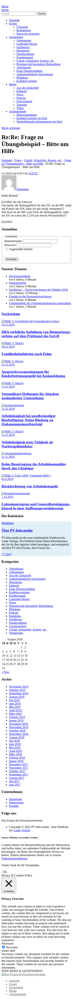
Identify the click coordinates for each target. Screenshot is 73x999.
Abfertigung (23, 67)
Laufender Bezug (26, 43)
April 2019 (15, 710)
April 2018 (15, 750)
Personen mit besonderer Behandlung (38, 64)
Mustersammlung (26, 114)
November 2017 (18, 767)
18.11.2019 (8, 346)
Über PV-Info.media (17, 530)
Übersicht (22, 27)
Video (20, 108)
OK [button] (4, 872)
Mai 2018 (14, 747)
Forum (13, 23)
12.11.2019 (8, 408)
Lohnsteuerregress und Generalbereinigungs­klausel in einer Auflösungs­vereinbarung (35, 506)
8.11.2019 (7, 479)
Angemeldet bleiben (21, 249)
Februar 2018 (17, 757)
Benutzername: (13, 241)
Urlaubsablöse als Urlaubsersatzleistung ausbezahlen (40, 303)
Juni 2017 (15, 784)
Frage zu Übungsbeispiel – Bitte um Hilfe (36, 162)
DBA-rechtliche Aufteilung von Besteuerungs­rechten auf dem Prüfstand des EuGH (36, 334)
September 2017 (18, 774)
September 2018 (18, 734)
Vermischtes (16, 633)
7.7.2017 (6, 554)
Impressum (15, 799)
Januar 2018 (16, 761)
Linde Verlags (22, 830)
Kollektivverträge (26, 81)
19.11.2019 (8, 324)
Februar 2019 (17, 717)
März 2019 (15, 713)
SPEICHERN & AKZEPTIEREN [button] (21, 971)
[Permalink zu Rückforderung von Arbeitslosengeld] (26, 475)
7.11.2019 (7, 496)
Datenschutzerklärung (14, 858)
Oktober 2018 (17, 730)
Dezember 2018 (18, 723)
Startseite (14, 20)
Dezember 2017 (18, 764)
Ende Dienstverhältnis (29, 70)
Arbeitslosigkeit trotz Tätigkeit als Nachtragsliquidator (27, 444)
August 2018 (16, 737)
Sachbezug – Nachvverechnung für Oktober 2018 (38, 289)
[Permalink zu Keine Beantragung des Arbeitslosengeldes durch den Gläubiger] (16, 453)
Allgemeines (23, 40)
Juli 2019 (14, 700)
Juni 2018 (15, 744)
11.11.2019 (8, 456)
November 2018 (18, 727)
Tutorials (21, 104)
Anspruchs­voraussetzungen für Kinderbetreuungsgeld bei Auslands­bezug (33, 374)
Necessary (12, 947)
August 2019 (16, 696)
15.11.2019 (8, 364)
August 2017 (16, 777)
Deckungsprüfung (19, 276)
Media (12, 84)
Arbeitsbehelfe (17, 111)
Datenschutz (16, 802)
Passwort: (10, 245)
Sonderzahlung (25, 54)
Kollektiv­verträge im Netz (31, 118)
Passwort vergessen (27, 33)
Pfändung (22, 77)
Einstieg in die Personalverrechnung (30, 296)
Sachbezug (22, 47)
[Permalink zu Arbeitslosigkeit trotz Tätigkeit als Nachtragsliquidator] (12, 431)
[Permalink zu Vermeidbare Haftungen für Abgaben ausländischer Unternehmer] (12, 383)
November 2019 (18, 686)
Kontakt (14, 805)
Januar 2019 (16, 720)
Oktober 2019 (17, 690)
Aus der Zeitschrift (27, 87)
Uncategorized (17, 626)
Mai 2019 (14, 707)
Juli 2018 (14, 740)
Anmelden (11, 259)
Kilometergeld (17, 282)
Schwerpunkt (24, 101)
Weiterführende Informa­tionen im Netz (39, 121)
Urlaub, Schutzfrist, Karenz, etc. (35, 60)
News (19, 94)
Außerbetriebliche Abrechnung (34, 74)
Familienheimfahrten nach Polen (26, 354)
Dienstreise (23, 50)
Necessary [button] (7, 943)
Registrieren (23, 30)
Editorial (21, 91)
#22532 (33, 173)
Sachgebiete (16, 37)
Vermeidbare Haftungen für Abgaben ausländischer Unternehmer (30, 396)
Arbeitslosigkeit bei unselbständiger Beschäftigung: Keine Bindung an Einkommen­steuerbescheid (28, 420)
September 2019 (18, 693)
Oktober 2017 (17, 771)
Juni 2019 (15, 703)
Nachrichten (10, 314)
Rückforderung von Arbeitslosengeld (29, 486)
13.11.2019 (8, 386)
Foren (18, 160)
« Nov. (5, 672)
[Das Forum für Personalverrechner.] (23, 974)
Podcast (21, 98)
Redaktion (7, 523)
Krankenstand (24, 57)
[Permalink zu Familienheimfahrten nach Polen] (12, 343)
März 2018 (15, 754)
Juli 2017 (14, 781)
